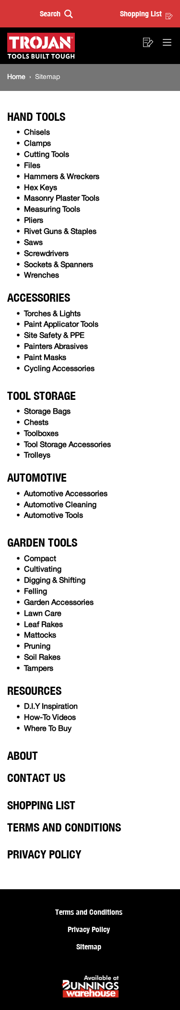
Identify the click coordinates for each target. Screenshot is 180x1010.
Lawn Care (42, 614)
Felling (35, 591)
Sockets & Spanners (58, 265)
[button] (56, 13)
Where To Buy (48, 729)
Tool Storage (41, 395)
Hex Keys (40, 188)
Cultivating (42, 569)
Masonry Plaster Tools (61, 198)
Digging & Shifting (54, 580)
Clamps (37, 144)
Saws (33, 243)
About (22, 755)
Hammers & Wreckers (61, 177)
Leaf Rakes (43, 625)
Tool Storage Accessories (67, 445)
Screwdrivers (46, 254)
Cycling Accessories (59, 369)
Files (32, 166)
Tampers (38, 668)
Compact (40, 559)
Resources (34, 690)
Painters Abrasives (56, 347)
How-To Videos (50, 718)
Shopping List (141, 13)
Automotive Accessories (66, 494)
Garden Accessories (59, 603)
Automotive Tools (53, 515)
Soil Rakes (42, 657)
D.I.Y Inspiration (51, 706)
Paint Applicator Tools (61, 324)
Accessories (38, 297)
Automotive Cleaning (60, 505)
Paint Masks (45, 358)
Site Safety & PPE (54, 335)
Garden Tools (42, 542)
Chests (36, 423)
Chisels (37, 132)
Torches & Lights (52, 314)
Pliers (33, 220)
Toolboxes (41, 434)
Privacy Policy (44, 854)
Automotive (37, 477)
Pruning (37, 646)
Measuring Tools (52, 209)
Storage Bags (47, 412)
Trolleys (37, 455)
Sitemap (88, 946)
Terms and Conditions (64, 827)
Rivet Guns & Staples (60, 232)
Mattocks (40, 635)
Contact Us (36, 777)
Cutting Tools (46, 155)
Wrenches (41, 275)
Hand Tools (36, 116)
